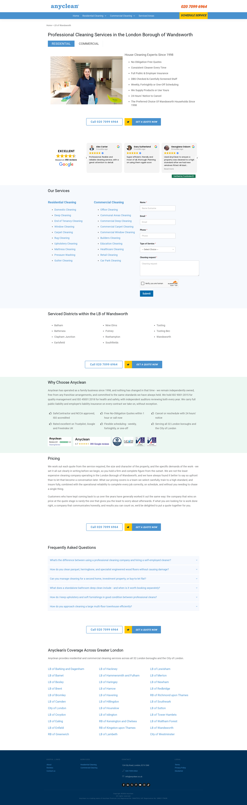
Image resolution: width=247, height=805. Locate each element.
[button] (197, 158)
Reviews (50, 768)
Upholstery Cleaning (65, 243)
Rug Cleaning (61, 237)
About (49, 765)
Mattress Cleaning (64, 249)
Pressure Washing (64, 254)
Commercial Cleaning (109, 202)
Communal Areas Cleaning (115, 215)
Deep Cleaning (62, 215)
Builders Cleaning (110, 237)
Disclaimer (179, 771)
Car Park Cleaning (110, 260)
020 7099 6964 (131, 771)
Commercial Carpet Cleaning (116, 226)
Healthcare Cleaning (112, 249)
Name (143, 202)
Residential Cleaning (62, 202)
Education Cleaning (111, 243)
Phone (143, 230)
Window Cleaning (64, 226)
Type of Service (148, 243)
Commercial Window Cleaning (117, 232)
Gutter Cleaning (63, 260)
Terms (177, 765)
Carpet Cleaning (63, 232)
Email (143, 216)
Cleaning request (148, 257)
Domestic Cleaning (65, 209)
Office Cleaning (109, 209)
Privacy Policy (180, 768)
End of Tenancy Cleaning (68, 220)
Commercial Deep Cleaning (116, 220)
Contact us (51, 771)
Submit (147, 293)
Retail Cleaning (109, 254)
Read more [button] (169, 169)
